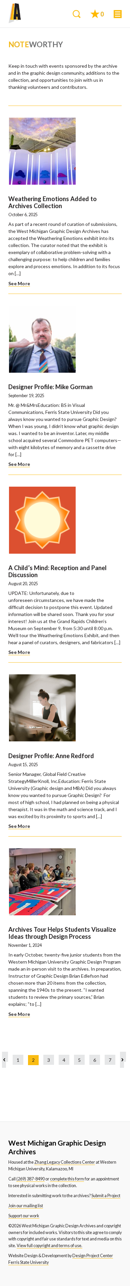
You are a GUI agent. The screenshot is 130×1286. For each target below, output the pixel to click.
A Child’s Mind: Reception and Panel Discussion (57, 571)
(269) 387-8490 (30, 1178)
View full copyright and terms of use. (49, 1245)
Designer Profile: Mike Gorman (50, 386)
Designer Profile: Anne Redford (51, 755)
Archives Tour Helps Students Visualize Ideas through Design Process (62, 933)
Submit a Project (105, 1195)
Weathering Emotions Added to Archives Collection (52, 202)
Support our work (23, 1215)
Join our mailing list (25, 1205)
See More (19, 283)
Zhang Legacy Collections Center (64, 1162)
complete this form (67, 1178)
